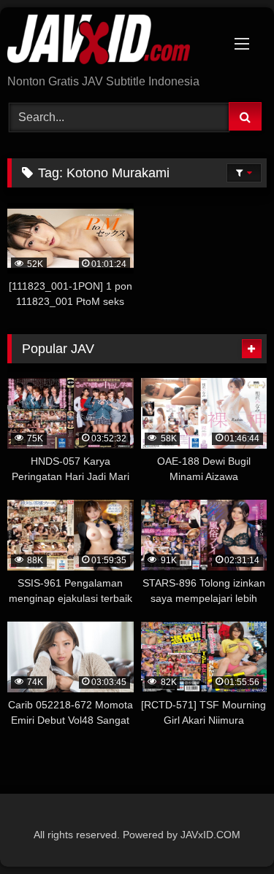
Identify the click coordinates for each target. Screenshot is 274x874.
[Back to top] (229, 830)
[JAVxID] (112, 42)
